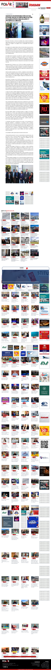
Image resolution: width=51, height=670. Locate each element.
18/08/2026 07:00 (24, 232)
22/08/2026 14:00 (25, 337)
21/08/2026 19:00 (15, 416)
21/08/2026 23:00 (15, 403)
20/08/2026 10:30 (35, 629)
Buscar (48, 7)
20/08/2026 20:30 (15, 534)
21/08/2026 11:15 (35, 457)
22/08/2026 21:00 (25, 297)
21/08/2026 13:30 (5, 443)
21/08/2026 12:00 (5, 457)
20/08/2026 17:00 (15, 558)
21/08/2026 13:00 (15, 443)
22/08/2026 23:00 (5, 297)
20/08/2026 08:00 (25, 653)
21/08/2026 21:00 (35, 403)
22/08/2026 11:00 (35, 362)
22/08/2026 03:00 (35, 389)
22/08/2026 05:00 (15, 389)
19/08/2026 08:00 (5, 232)
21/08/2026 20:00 (5, 416)
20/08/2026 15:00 (35, 581)
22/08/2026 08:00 (25, 376)
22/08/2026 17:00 (35, 324)
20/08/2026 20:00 (25, 534)
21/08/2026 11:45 (15, 457)
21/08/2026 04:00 (15, 497)
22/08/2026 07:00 (35, 376)
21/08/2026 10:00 (35, 470)
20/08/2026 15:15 (25, 581)
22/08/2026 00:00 (5, 403)
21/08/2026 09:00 (5, 484)
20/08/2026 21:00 (5, 534)
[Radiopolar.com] (1, 8)
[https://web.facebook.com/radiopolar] (13, 3)
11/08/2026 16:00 (34, 232)
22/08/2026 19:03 (25, 310)
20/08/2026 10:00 (5, 653)
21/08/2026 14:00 (35, 430)
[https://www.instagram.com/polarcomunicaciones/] (13, 5)
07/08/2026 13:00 (34, 244)
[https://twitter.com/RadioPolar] (13, 4)
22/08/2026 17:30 (25, 324)
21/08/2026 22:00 (25, 403)
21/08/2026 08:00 (15, 484)
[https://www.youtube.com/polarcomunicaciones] (13, 6)
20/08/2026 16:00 (5, 581)
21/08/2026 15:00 (15, 430)
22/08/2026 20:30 (35, 297)
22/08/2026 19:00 (35, 310)
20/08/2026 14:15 (15, 605)
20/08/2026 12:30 (5, 629)
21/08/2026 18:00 (25, 416)
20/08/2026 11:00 (25, 629)
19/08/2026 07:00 (15, 232)
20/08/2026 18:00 (5, 558)
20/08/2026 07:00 (35, 653)
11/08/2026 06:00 (5, 244)
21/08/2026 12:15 (35, 443)
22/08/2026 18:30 (5, 324)
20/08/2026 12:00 (15, 629)
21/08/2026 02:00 (35, 497)
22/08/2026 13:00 (35, 337)
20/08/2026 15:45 (15, 581)
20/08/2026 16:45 (25, 558)
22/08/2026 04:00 (25, 389)
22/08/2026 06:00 (5, 389)
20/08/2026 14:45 (5, 605)
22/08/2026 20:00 (5, 310)
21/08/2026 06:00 (35, 484)
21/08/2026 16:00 (5, 430)
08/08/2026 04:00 (24, 244)
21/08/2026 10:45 (15, 470)
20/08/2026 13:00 (25, 605)
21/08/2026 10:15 (25, 470)
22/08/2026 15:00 (15, 337)
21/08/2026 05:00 (5, 497)
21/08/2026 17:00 (35, 416)
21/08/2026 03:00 (25, 497)
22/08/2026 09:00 (15, 376)
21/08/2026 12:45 (25, 443)
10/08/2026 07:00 (15, 244)
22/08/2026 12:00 (15, 362)
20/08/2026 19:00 (35, 534)
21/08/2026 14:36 (25, 430)
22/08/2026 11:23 (25, 362)
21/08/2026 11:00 (5, 470)
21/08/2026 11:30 (25, 457)
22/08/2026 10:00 (5, 376)
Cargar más (19, 656)
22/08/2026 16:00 (5, 337)
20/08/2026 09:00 (15, 653)
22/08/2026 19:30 (15, 310)
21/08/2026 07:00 (25, 484)
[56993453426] (13, 2)
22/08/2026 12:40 (5, 362)
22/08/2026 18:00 (15, 324)
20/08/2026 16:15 (35, 558)
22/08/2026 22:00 (15, 297)
